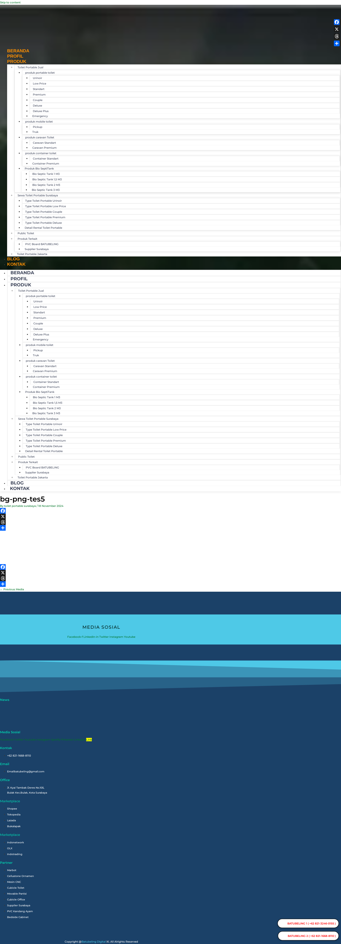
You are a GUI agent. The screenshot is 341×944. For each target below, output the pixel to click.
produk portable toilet (40, 72)
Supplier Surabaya (37, 249)
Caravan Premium (44, 147)
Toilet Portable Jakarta (32, 254)
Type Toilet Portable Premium (45, 217)
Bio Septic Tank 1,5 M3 (47, 179)
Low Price (39, 83)
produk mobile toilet (39, 121)
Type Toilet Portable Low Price (45, 206)
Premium (39, 94)
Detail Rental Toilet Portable (43, 227)
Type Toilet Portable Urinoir (43, 200)
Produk (16, 61)
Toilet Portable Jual (30, 67)
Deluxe (37, 105)
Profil (19, 278)
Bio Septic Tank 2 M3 (46, 185)
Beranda (22, 272)
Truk (35, 132)
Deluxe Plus (41, 111)
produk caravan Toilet (39, 137)
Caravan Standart (44, 142)
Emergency (40, 116)
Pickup (37, 127)
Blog (17, 483)
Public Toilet (26, 233)
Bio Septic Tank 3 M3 (46, 190)
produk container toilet (40, 153)
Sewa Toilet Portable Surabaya (38, 195)
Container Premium (45, 163)
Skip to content (10, 2)
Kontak (16, 264)
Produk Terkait (27, 238)
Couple (37, 100)
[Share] (110, 528)
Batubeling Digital (94, 941)
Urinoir (37, 78)
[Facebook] (110, 511)
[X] (110, 516)
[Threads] (110, 522)
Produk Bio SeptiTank (39, 168)
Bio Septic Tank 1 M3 (46, 174)
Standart (38, 89)
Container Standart (45, 158)
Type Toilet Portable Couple (43, 211)
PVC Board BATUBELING (42, 244)
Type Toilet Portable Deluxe (43, 222)
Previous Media (12, 589)
